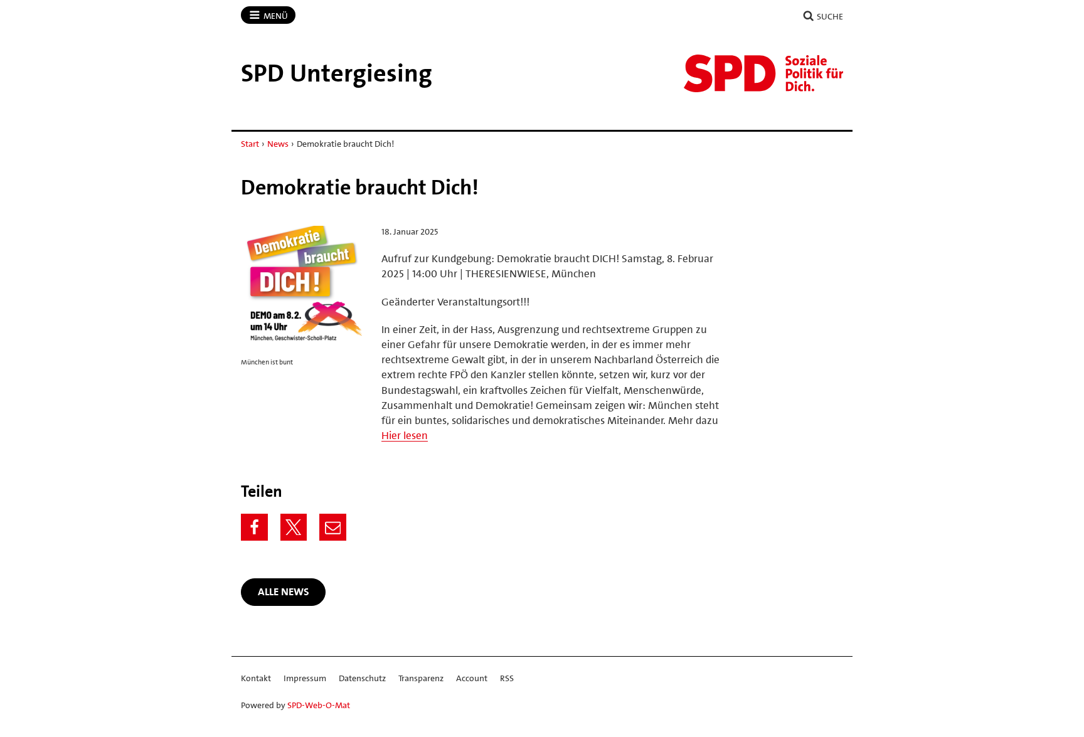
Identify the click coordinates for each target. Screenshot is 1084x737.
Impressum (305, 678)
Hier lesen (404, 435)
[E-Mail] (332, 527)
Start (250, 143)
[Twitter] (293, 527)
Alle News (283, 591)
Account (471, 678)
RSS (507, 678)
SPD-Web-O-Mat (318, 705)
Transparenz (421, 678)
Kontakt (256, 678)
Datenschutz (362, 678)
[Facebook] (254, 527)
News (278, 143)
